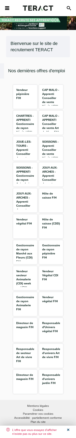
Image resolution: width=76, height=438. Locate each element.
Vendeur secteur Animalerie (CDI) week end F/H (23, 279)
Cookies (38, 409)
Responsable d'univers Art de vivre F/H (51, 353)
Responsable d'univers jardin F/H (51, 379)
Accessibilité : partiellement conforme (38, 417)
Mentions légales (38, 405)
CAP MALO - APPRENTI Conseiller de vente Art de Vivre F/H (50, 124)
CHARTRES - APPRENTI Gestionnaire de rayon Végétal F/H (25, 124)
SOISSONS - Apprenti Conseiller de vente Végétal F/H (50, 149)
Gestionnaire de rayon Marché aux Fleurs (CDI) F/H (25, 253)
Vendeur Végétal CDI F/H (50, 275)
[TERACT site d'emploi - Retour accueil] (38, 8)
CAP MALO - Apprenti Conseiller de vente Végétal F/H (50, 98)
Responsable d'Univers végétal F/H (51, 327)
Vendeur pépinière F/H (22, 94)
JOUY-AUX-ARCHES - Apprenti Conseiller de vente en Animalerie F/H (24, 205)
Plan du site (38, 421)
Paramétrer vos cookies (38, 413)
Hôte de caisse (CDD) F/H (51, 223)
